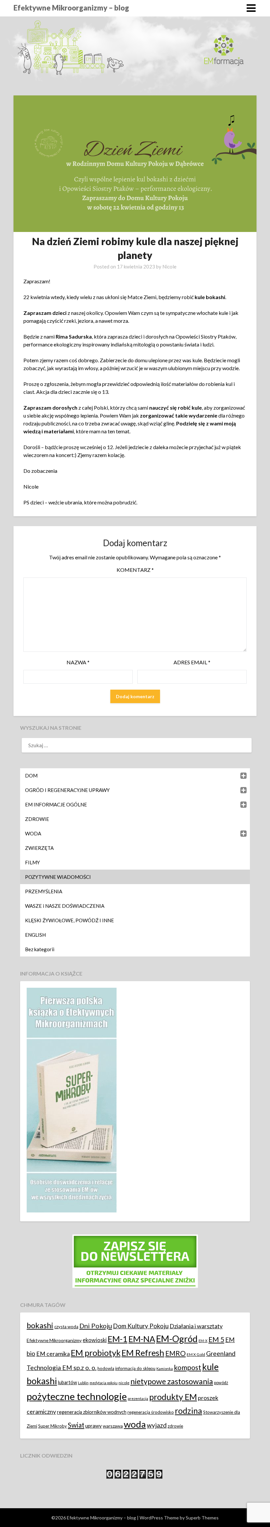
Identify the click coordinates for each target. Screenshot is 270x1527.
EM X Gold (196, 1354)
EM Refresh (143, 1353)
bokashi (40, 1325)
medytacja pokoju (104, 1383)
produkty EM (173, 1397)
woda (135, 1424)
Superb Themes (202, 1517)
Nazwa (78, 662)
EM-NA (141, 1339)
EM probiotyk (96, 1353)
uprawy (93, 1426)
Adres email (192, 662)
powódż (221, 1382)
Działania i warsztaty (196, 1326)
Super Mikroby (52, 1426)
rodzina (188, 1410)
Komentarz (135, 570)
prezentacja (138, 1398)
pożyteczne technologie (77, 1396)
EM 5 (216, 1339)
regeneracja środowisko (150, 1412)
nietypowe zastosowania (171, 1381)
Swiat (76, 1425)
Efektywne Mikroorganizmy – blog (71, 7)
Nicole (169, 266)
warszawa (113, 1426)
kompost (187, 1367)
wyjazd (157, 1425)
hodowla (105, 1368)
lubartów (67, 1382)
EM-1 (117, 1339)
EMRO (175, 1353)
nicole (124, 1382)
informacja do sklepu (135, 1368)
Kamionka (164, 1368)
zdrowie (175, 1426)
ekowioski (95, 1340)
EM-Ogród (177, 1338)
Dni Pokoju (95, 1326)
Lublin (83, 1382)
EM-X (203, 1340)
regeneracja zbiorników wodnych (91, 1412)
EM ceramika (53, 1353)
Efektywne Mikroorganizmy (54, 1340)
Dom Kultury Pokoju (141, 1326)
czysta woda (66, 1326)
